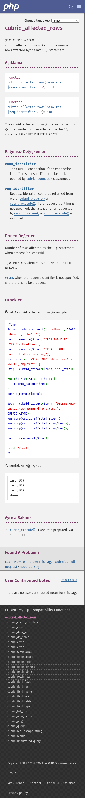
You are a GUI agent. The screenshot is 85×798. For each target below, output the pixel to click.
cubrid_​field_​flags (19, 681)
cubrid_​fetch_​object (20, 672)
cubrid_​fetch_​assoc (20, 657)
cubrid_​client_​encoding (22, 622)
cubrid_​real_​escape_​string (24, 731)
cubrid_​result (16, 736)
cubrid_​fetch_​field (19, 662)
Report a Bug (29, 567)
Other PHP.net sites (61, 783)
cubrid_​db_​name (18, 637)
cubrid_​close (15, 627)
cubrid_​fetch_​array (19, 652)
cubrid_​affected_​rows (21, 617)
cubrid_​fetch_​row (18, 676)
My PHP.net (15, 783)
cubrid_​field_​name (19, 691)
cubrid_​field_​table (19, 701)
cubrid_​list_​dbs (17, 711)
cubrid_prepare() (32, 198)
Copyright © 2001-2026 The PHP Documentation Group (42, 768)
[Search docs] (71, 6)
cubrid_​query (16, 726)
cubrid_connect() (39, 179)
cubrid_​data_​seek (19, 632)
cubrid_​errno (15, 642)
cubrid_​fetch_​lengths (21, 667)
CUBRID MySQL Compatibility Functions (37, 610)
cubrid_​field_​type (18, 706)
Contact (35, 783)
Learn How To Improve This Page (29, 562)
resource (53, 82)
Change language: (37, 20)
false (9, 278)
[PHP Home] (11, 6)
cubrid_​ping (15, 721)
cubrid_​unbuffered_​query (24, 741)
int (51, 87)
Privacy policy (17, 793)
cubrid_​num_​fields (19, 716)
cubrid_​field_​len (18, 686)
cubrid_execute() (22, 203)
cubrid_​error (15, 647)
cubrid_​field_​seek (19, 696)
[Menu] (79, 6)
